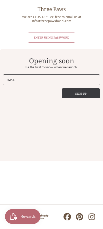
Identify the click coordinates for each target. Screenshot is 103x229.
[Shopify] (42, 215)
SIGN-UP (80, 93)
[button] (51, 38)
